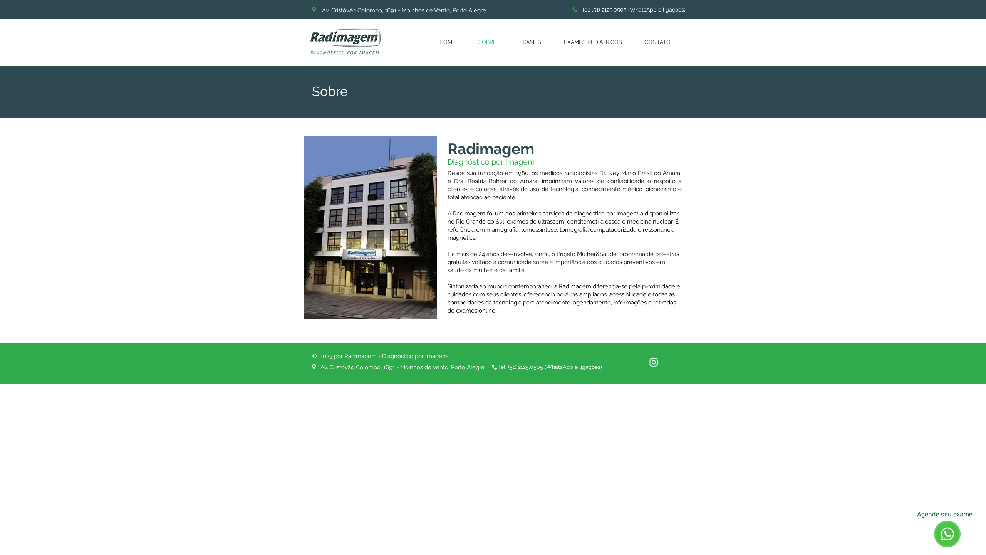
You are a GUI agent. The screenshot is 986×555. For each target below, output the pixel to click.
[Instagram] (653, 362)
